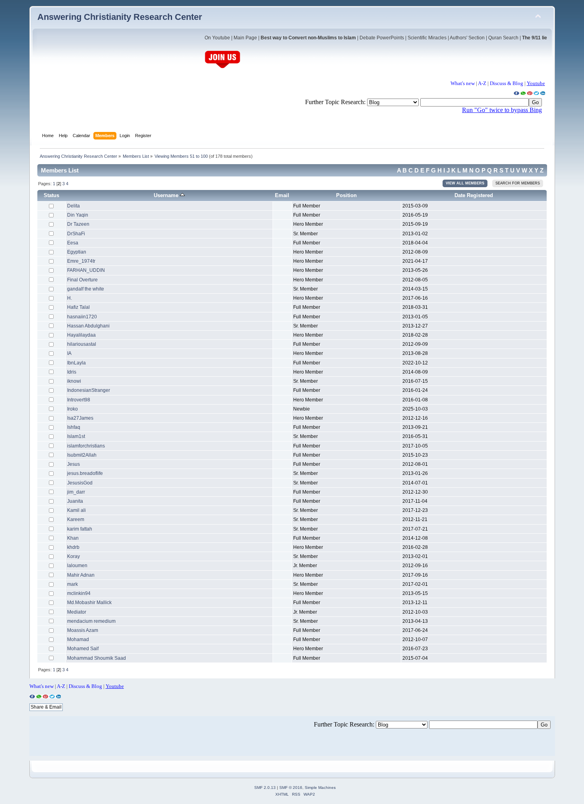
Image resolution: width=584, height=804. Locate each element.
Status (51, 195)
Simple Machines (320, 787)
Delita (73, 206)
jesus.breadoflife (85, 473)
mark (72, 584)
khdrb (73, 547)
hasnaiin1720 (82, 317)
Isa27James (80, 418)
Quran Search (503, 38)
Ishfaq (73, 427)
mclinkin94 (79, 593)
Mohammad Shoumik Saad (96, 658)
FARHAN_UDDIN (86, 270)
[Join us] (222, 67)
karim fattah (79, 529)
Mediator (76, 612)
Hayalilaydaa (81, 335)
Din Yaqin (77, 215)
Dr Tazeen (78, 224)
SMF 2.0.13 (265, 787)
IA (69, 353)
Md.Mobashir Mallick (89, 602)
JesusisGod (80, 483)
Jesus (73, 464)
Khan (73, 538)
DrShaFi (76, 233)
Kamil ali (76, 510)
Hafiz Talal (78, 307)
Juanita (75, 501)
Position (346, 195)
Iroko (72, 409)
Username (167, 195)
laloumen (77, 565)
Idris (71, 372)
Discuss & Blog (506, 83)
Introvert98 (78, 400)
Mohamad (78, 639)
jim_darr (76, 492)
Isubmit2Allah (82, 455)
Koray (73, 556)
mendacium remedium (91, 621)
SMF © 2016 (290, 787)
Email (282, 195)
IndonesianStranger (88, 390)
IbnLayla (76, 363)
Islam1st (76, 436)
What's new (463, 83)
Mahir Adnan (81, 575)
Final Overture (82, 280)
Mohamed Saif (83, 648)
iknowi (74, 381)
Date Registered (473, 195)
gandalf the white (85, 289)
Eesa (72, 243)
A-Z (482, 83)
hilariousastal (81, 344)
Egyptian (76, 252)
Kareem (75, 519)
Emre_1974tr (81, 261)
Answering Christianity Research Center (119, 17)
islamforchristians (86, 446)
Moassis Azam (82, 630)
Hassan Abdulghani (88, 326)
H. (69, 298)
